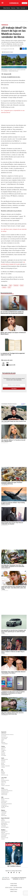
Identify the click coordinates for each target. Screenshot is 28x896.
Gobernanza (4, 801)
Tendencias (4, 25)
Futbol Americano (5, 822)
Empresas (13, 8)
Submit (14, 388)
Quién (2, 758)
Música (3, 784)
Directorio (13, 891)
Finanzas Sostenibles (6, 803)
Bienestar (3, 836)
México (3, 748)
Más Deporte (4, 824)
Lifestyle (3, 825)
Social (2, 799)
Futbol (2, 819)
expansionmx (9, 872)
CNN (7, 363)
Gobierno (3, 747)
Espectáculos (4, 759)
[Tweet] (21, 49)
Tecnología (4, 738)
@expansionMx (7, 74)
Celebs (3, 773)
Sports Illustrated (5, 818)
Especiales (4, 815)
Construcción (4, 789)
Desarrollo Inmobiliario (7, 790)
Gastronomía (4, 831)
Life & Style (4, 777)
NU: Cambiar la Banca (14, 866)
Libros (9, 287)
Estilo (2, 778)
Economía (23, 8)
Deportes (3, 781)
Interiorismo (4, 794)
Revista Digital (24, 3)
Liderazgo (3, 812)
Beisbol (3, 820)
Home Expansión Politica (7, 734)
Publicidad (13, 883)
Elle (2, 769)
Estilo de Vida (4, 837)
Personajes (4, 835)
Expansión (3, 732)
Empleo (21, 285)
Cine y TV (3, 782)
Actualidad (4, 811)
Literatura (4, 287)
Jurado (3, 838)
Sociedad (3, 755)
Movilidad (3, 802)
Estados (3, 752)
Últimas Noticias (6, 8)
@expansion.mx (14, 872)
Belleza (3, 764)
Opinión (3, 754)
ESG (2, 741)
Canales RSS (13, 889)
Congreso (3, 750)
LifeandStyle (4, 743)
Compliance (13, 885)
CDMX (2, 751)
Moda (2, 763)
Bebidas (3, 832)
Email (14, 385)
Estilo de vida (4, 775)
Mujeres (3, 742)
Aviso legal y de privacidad (13, 887)
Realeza (3, 760)
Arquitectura (4, 793)
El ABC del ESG (5, 806)
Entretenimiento (5, 780)
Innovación (4, 805)
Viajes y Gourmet (5, 765)
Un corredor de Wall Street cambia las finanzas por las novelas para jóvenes (12, 312)
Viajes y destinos (5, 833)
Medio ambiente (5, 798)
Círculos (3, 762)
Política (18, 8)
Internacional (4, 737)
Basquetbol (4, 823)
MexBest (3, 829)
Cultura (3, 767)
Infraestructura (5, 792)
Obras (2, 739)
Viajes (10, 285)
